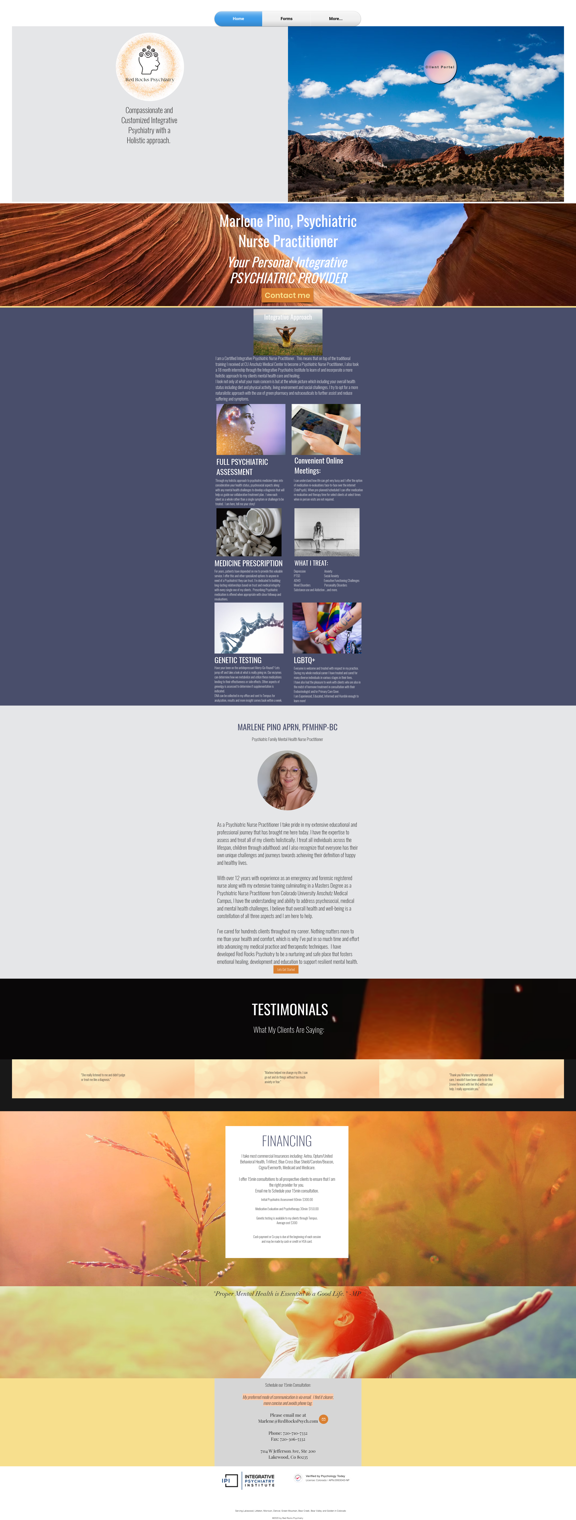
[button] (286, 18)
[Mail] (323, 1419)
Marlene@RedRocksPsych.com (288, 1421)
